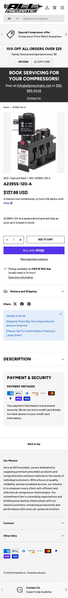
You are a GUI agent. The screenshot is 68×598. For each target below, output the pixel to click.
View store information (20, 277)
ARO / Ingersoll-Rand (14, 178)
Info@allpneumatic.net (34, 85)
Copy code (43, 61)
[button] (55, 7)
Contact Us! (34, 98)
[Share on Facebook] (21, 303)
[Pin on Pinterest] (28, 303)
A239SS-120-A (19, 107)
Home (6, 107)
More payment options (34, 259)
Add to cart (45, 239)
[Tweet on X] (15, 303)
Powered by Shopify (36, 573)
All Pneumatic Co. (18, 573)
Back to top (34, 443)
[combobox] (34, 18)
